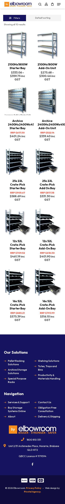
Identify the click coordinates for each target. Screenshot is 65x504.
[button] (59, 4)
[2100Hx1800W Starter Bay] (17, 45)
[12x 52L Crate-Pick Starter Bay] (17, 221)
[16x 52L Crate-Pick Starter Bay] (17, 281)
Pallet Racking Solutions (16, 362)
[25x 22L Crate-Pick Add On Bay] (47, 161)
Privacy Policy (33, 488)
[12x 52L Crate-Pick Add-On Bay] (47, 221)
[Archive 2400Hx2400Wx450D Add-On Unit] (47, 101)
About (11, 416)
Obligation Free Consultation (47, 409)
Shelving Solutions (48, 360)
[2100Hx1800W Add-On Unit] (47, 45)
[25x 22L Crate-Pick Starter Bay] (17, 161)
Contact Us (44, 402)
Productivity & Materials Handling (49, 376)
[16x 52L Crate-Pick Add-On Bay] (47, 281)
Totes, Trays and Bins (47, 368)
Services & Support (19, 402)
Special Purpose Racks (17, 380)
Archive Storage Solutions (17, 371)
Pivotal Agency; (32, 491)
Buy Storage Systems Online (17, 409)
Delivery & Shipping (49, 416)
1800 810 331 (34, 439)
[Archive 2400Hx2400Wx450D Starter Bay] (17, 101)
